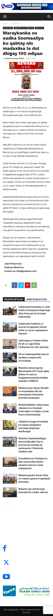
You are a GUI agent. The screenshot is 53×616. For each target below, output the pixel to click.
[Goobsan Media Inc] (26, 6)
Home (5, 23)
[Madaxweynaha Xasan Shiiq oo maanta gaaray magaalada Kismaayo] (10, 479)
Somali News (15, 23)
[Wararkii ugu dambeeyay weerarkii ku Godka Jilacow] (10, 492)
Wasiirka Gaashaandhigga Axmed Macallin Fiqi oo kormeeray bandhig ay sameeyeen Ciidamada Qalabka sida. (32, 445)
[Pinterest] (27, 285)
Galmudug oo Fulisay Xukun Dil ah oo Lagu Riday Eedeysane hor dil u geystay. (33, 343)
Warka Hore (39, 28)
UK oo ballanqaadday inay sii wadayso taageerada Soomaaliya (33, 357)
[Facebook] (14, 285)
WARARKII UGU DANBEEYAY (23, 28)
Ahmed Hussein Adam (14, 58)
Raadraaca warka (7, 495)
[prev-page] (4, 503)
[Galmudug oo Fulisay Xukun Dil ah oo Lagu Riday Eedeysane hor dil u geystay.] (10, 344)
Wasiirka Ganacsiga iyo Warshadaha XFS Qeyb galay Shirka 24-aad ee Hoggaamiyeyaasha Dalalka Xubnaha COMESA (33, 374)
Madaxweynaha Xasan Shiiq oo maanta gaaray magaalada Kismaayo (34, 478)
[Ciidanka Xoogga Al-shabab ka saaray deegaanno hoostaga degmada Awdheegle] (10, 425)
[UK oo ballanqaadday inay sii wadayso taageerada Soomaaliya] (10, 357)
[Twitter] (21, 285)
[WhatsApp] (34, 285)
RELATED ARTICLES (14, 299)
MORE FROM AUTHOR (36, 299)
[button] (4, 17)
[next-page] (9, 503)
